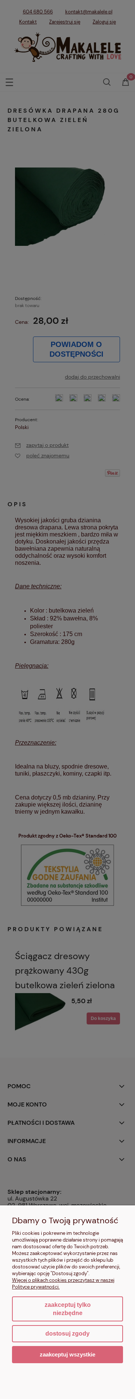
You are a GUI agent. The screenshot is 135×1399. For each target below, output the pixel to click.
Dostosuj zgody (67, 1333)
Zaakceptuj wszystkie (67, 1354)
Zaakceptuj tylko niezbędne (68, 1309)
